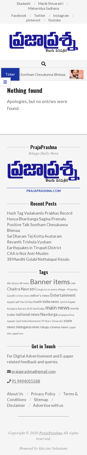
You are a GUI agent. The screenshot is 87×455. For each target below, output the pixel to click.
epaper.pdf (13, 301)
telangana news (27, 327)
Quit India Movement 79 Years (33, 320)
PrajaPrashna (50, 432)
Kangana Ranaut (16, 308)
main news (57, 307)
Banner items (50, 282)
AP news (24, 283)
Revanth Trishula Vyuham (29, 241)
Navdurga (49, 314)
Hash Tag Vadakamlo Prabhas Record (39, 213)
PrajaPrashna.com (43, 191)
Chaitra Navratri (21, 289)
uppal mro (17, 333)
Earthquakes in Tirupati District (34, 247)
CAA (73, 283)
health (37, 302)
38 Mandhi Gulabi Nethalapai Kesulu (38, 259)
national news (28, 314)
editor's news (40, 295)
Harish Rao (26, 301)
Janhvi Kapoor (68, 301)
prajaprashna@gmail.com (34, 371)
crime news (23, 295)
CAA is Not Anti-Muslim (27, 253)
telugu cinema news (54, 327)
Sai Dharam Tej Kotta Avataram (34, 236)
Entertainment (63, 295)
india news (50, 301)
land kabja (39, 308)
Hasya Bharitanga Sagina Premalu (36, 218)
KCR (29, 308)
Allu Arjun (13, 283)
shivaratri (57, 320)
